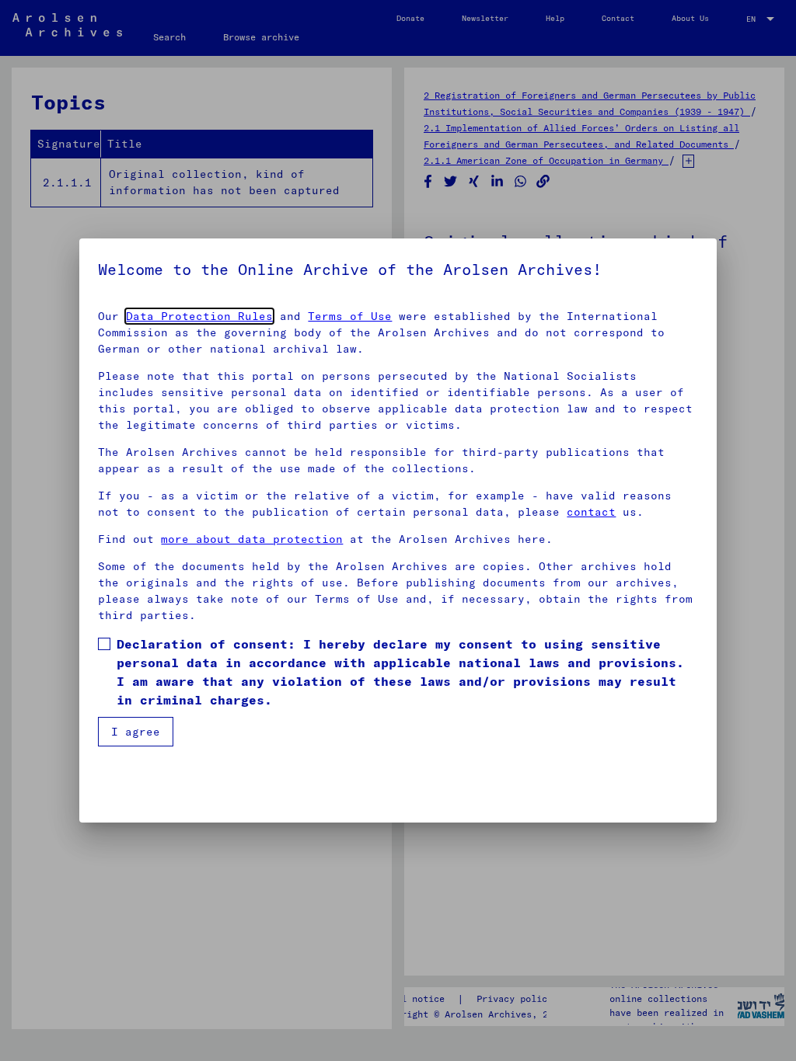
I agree (135, 732)
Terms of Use (350, 316)
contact (591, 512)
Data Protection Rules (199, 316)
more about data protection (252, 539)
